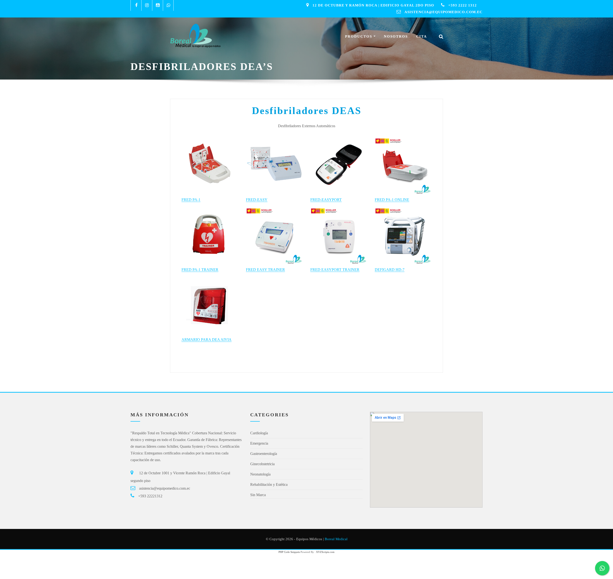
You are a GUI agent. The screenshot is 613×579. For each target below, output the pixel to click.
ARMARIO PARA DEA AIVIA (207, 340)
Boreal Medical (336, 539)
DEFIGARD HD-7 (389, 270)
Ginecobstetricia (262, 464)
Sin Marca (258, 495)
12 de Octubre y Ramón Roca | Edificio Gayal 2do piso (373, 5)
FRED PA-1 (191, 200)
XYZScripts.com (325, 551)
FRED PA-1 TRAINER (200, 270)
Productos (359, 36)
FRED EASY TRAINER (265, 270)
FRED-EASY (256, 200)
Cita (421, 36)
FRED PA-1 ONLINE (392, 200)
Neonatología (260, 474)
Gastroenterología (263, 454)
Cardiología (259, 433)
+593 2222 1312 (462, 5)
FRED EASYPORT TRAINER (334, 270)
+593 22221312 (150, 496)
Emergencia (259, 443)
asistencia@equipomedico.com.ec (443, 12)
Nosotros (396, 36)
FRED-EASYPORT (326, 200)
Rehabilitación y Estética (269, 484)
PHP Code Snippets (289, 551)
